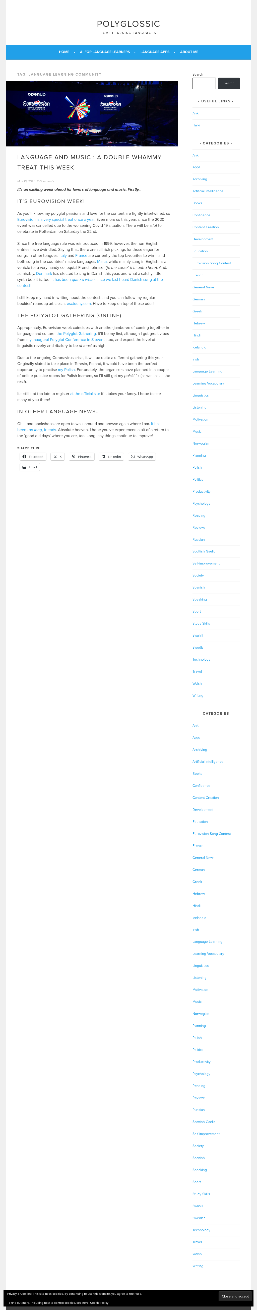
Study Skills (201, 623)
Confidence (201, 215)
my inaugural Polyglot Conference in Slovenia (66, 339)
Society (198, 575)
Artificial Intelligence (207, 191)
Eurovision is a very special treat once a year (55, 219)
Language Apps (155, 52)
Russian (198, 539)
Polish (197, 467)
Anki (195, 113)
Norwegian (200, 443)
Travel (197, 671)
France (81, 255)
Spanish (198, 587)
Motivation (200, 419)
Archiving (199, 179)
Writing (197, 695)
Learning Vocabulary (208, 383)
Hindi (196, 335)
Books (197, 203)
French (198, 275)
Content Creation (205, 227)
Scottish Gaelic (203, 551)
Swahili (197, 635)
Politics (197, 479)
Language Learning (207, 371)
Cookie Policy (99, 1302)
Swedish (199, 647)
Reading (198, 515)
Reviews (199, 527)
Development (202, 239)
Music (197, 431)
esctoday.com (79, 303)
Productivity (201, 491)
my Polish (66, 369)
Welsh (197, 683)
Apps (196, 167)
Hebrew (198, 323)
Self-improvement (206, 563)
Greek (197, 311)
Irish (195, 359)
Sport (196, 611)
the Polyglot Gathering (76, 333)
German (198, 299)
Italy (63, 255)
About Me (189, 52)
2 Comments (45, 181)
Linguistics (200, 395)
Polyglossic (128, 24)
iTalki (196, 125)
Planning (199, 455)
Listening (199, 407)
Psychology (201, 503)
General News (203, 287)
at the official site (85, 393)
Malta (102, 261)
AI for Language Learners (105, 52)
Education (200, 251)
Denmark (44, 273)
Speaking (199, 599)
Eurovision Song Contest (211, 263)
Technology (201, 659)
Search (197, 74)
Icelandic (199, 347)
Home (64, 52)
